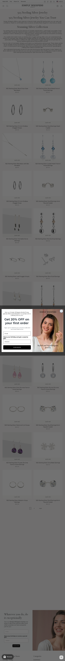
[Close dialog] (61, 311)
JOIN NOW (17, 347)
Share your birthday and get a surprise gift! (15, 337)
